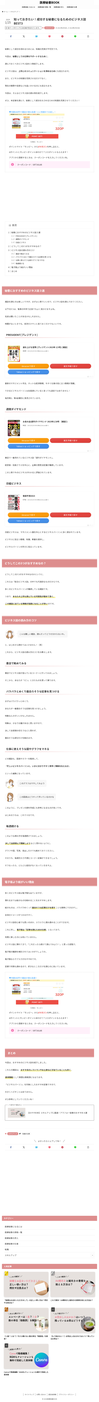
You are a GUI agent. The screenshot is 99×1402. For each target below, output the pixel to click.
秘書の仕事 (26, 1134)
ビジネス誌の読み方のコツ (23, 250)
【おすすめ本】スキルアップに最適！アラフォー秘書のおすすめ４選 (57, 1112)
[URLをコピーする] (88, 36)
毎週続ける (20, 263)
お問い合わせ (41, 1394)
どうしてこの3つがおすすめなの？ (26, 246)
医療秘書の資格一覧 (13, 1232)
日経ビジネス (21, 242)
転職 (7, 1249)
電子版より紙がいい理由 (22, 267)
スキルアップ (49, 28)
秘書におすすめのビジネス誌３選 (25, 232)
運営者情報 (52, 1394)
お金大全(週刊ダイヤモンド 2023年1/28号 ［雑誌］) (45, 421)
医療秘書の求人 (11, 1238)
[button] (11, 36)
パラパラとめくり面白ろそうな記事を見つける (33, 257)
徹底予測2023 (29, 495)
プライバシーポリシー (66, 1394)
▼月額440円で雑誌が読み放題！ (23, 977)
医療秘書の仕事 (11, 1243)
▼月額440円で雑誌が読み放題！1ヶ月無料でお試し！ (32, 111)
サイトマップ (29, 1394)
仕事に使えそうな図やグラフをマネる (30, 260)
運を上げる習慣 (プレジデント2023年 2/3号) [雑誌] (45, 347)
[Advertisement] (49, 197)
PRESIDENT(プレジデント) (26, 236)
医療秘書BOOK (49, 2)
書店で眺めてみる (22, 253)
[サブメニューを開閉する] (92, 1255)
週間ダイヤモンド (22, 239)
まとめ (14, 271)
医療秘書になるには (13, 1226)
